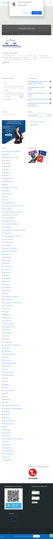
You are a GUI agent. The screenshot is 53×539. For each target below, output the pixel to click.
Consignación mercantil (12, 236)
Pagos (5, 387)
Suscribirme (37, 12)
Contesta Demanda (10, 224)
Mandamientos (9, 354)
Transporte (7, 460)
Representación (9, 421)
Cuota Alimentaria (10, 248)
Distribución (7, 266)
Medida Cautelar (9, 363)
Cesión (6, 197)
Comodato (7, 209)
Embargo (6, 278)
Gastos (6, 312)
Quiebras (6, 412)
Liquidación (7, 342)
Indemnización (9, 324)
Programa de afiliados (13, 516)
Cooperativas (8, 242)
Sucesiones (7, 445)
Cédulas (6, 191)
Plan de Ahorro (9, 390)
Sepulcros (7, 433)
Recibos (6, 415)
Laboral (6, 336)
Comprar (16, 531)
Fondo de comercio (10, 297)
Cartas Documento (10, 188)
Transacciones (8, 454)
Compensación (9, 203)
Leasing (6, 339)
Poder (5, 402)
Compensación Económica (13, 206)
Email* (33, 495)
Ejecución (7, 281)
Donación (7, 272)
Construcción (8, 239)
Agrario (6, 170)
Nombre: (34, 490)
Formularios (7, 300)
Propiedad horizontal (11, 405)
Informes (6, 330)
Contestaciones (9, 221)
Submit (34, 502)
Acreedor (6, 163)
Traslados (7, 457)
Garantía (6, 309)
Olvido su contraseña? (8, 99)
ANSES (6, 154)
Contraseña (6, 90)
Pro (12, 531)
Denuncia (7, 254)
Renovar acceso (23, 531)
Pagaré (6, 384)
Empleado (7, 287)
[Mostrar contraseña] (22, 94)
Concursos (7, 233)
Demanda (7, 257)
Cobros (6, 200)
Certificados (7, 194)
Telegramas (7, 448)
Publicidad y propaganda (12, 408)
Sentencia (7, 430)
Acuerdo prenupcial (9, 53)
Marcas (6, 357)
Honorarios (7, 318)
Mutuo (5, 369)
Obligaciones (8, 375)
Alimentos (7, 173)
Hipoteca (6, 315)
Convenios (7, 245)
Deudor (6, 275)
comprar (36, 536)
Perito (5, 396)
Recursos (6, 418)
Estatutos (7, 291)
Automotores (8, 182)
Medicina (6, 360)
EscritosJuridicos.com (7, 2)
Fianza (5, 294)
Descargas (30, 531)
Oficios (6, 381)
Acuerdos (7, 166)
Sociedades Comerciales (12, 439)
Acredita (6, 160)
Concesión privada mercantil (14, 230)
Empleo (6, 284)
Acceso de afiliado (14, 521)
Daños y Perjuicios (10, 251)
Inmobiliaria (7, 333)
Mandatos (7, 351)
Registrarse (12, 519)
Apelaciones (8, 179)
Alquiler (6, 176)
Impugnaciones (9, 327)
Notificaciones (8, 372)
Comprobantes (9, 218)
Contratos (7, 227)
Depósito (6, 260)
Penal (5, 393)
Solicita (6, 442)
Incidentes (7, 321)
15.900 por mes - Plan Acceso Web (23, 536)
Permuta (6, 399)
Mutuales (6, 366)
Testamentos (8, 451)
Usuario (6, 83)
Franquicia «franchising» (12, 303)
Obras (5, 378)
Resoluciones (8, 424)
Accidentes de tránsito (11, 151)
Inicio (9, 531)
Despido (6, 263)
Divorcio (6, 269)
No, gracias (25, 12)
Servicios (6, 436)
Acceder (36, 531)
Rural (5, 427)
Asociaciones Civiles (11, 157)
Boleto (5, 185)
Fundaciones (8, 306)
